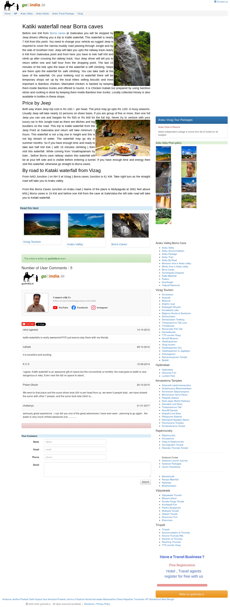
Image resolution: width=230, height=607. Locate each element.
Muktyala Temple (170, 510)
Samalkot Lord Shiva (172, 404)
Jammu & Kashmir (75, 599)
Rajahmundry (168, 435)
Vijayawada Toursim (172, 495)
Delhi (31, 599)
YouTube (63, 307)
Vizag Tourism (32, 241)
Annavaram (167, 294)
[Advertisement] (179, 66)
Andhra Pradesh (21, 599)
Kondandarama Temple (173, 425)
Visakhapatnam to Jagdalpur (176, 350)
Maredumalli (168, 476)
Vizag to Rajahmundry (173, 441)
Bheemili (166, 300)
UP (146, 599)
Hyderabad (167, 369)
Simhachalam (168, 316)
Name (36, 441)
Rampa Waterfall (170, 479)
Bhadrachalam (169, 485)
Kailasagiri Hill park (171, 307)
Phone (35, 457)
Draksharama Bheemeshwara (177, 388)
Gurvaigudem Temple (172, 444)
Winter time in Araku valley (175, 266)
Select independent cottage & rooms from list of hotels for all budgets (188, 130)
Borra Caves (119, 244)
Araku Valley (26, 13)
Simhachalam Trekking (173, 319)
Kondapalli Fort (169, 504)
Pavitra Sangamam (171, 507)
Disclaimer (89, 603)
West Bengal (167, 599)
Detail (36, 464)
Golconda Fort (169, 372)
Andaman (7, 599)
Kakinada (166, 482)
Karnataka (97, 599)
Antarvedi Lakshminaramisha (176, 385)
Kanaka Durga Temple (173, 501)
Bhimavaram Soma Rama (174, 394)
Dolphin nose (168, 303)
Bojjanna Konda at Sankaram (176, 313)
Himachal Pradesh (57, 599)
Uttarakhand (155, 599)
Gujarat (38, 599)
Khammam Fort (169, 517)
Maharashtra (109, 599)
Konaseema (168, 438)
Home (8, 13)
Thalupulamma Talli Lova (174, 322)
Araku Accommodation (173, 250)
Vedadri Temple (169, 513)
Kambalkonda (169, 332)
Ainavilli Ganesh (170, 410)
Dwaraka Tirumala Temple (175, 447)
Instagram (102, 307)
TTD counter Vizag (171, 335)
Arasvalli (166, 297)
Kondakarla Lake (170, 310)
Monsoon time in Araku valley (176, 263)
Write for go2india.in (191, 594)
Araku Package (169, 253)
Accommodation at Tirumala (176, 532)
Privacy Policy (103, 603)
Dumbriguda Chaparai (173, 272)
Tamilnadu (139, 599)
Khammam (167, 520)
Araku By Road (169, 260)
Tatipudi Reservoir (171, 285)
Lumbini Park (168, 375)
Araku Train (167, 257)
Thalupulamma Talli (171, 407)
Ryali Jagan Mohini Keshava (176, 400)
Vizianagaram (169, 353)
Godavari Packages (171, 463)
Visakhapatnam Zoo (172, 347)
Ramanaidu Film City (172, 328)
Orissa (119, 599)
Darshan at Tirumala (172, 538)
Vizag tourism (168, 344)
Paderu (165, 278)
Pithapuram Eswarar (172, 416)
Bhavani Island (169, 498)
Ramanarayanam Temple (174, 357)
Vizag (80, 13)
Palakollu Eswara (170, 397)
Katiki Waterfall (169, 275)
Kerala (88, 599)
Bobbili (165, 360)
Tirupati (165, 529)
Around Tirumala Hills (172, 535)
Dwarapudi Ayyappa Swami (175, 419)
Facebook (82, 307)
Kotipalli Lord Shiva (171, 413)
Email (36, 449)
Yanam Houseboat (171, 466)
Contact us (222, 1)
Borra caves (57, 33)
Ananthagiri (167, 282)
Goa (45, 599)
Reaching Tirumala (171, 541)
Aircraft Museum (170, 338)
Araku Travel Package (63, 13)
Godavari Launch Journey (175, 460)
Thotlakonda (168, 325)
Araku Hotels (42, 13)
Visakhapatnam (169, 341)
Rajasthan (128, 599)
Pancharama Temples (173, 422)
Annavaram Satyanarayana (175, 391)
